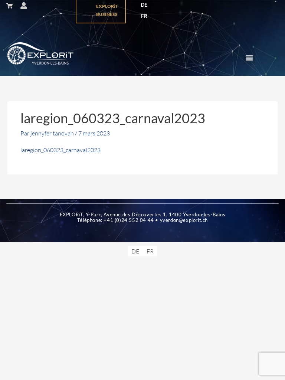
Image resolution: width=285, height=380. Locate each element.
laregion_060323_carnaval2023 (60, 150)
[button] (249, 58)
